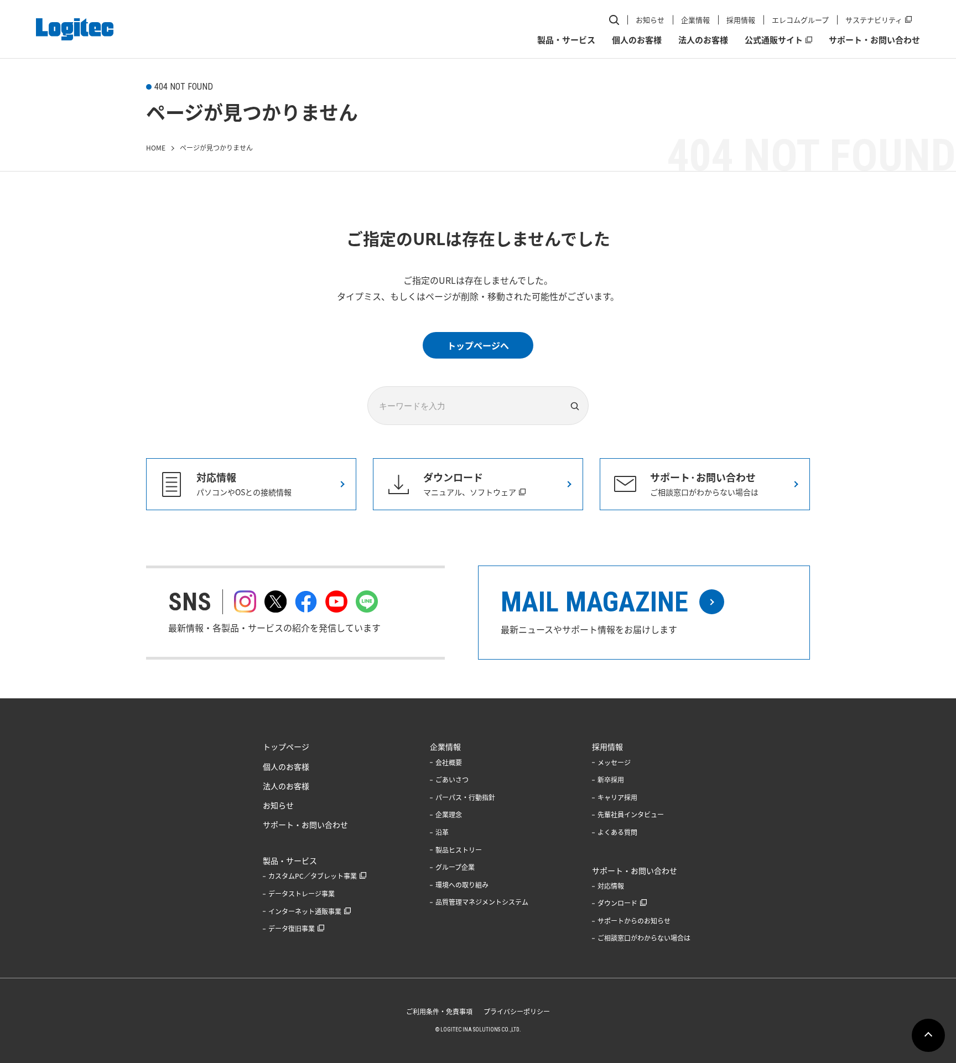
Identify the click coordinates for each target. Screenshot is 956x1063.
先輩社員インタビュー (631, 815)
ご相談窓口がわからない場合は (644, 938)
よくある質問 (617, 832)
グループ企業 (455, 867)
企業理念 (448, 815)
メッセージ (614, 763)
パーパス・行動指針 (465, 797)
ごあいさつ (452, 780)
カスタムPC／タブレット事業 (312, 876)
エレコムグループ (800, 19)
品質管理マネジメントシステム (481, 902)
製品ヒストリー (458, 850)
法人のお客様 (703, 40)
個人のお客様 (637, 40)
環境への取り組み (462, 885)
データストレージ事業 (301, 894)
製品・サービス (566, 40)
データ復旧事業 (291, 929)
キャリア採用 (617, 797)
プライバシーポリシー (517, 1012)
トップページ (286, 746)
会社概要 (448, 763)
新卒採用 (611, 780)
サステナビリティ (873, 19)
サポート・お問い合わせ (874, 40)
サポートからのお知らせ (634, 921)
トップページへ (478, 345)
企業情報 (695, 19)
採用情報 (740, 19)
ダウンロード (617, 903)
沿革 (442, 832)
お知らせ (650, 19)
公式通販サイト (774, 40)
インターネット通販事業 (304, 911)
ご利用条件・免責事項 (439, 1012)
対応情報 (611, 886)
